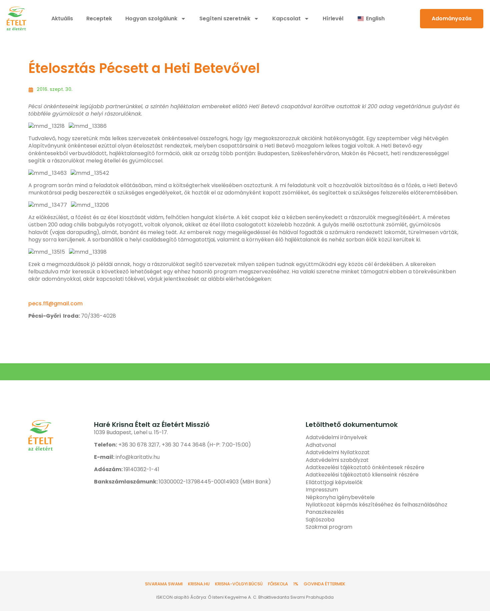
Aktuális (62, 18)
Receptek (99, 18)
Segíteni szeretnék (224, 18)
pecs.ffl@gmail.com (55, 303)
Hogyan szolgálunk (151, 18)
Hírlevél (333, 18)
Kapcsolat (286, 18)
